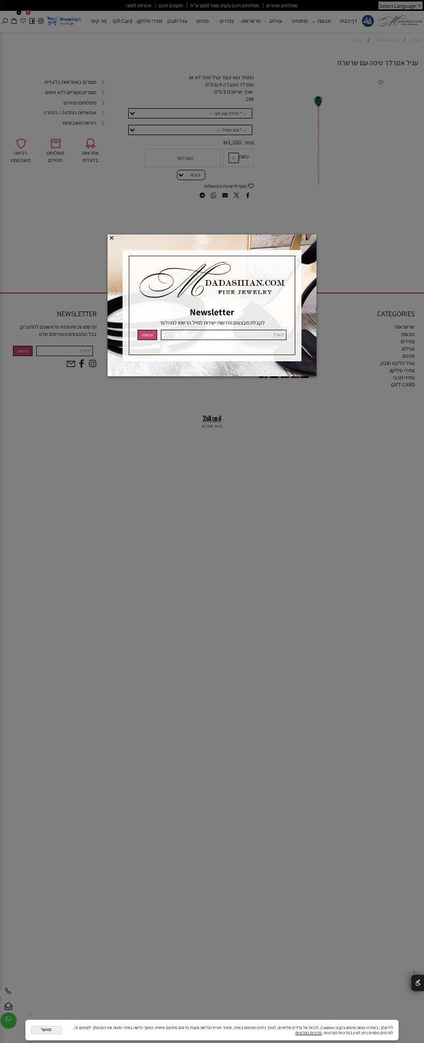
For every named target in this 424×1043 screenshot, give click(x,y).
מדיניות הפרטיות (308, 1032)
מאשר (46, 1029)
